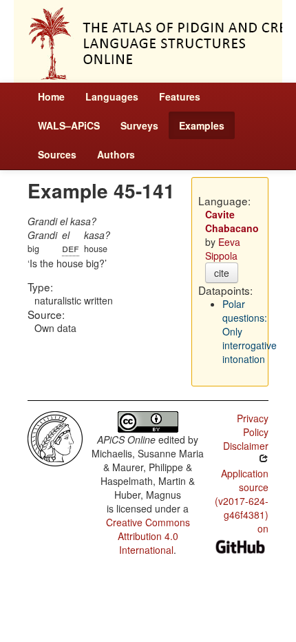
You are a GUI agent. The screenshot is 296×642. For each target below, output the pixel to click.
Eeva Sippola (222, 248)
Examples (201, 125)
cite (221, 273)
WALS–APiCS (69, 125)
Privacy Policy (252, 425)
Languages (111, 96)
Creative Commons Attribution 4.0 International (148, 536)
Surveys (139, 125)
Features (179, 96)
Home (51, 96)
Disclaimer (245, 446)
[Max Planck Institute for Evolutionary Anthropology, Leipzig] (55, 437)
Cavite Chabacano (232, 221)
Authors (116, 154)
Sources (57, 154)
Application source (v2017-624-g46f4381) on (241, 500)
